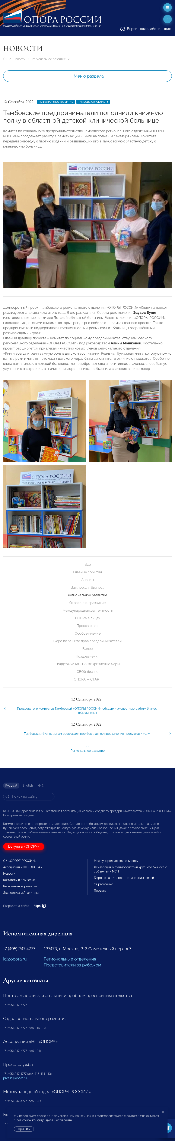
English (28, 785)
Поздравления (87, 656)
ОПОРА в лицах (87, 618)
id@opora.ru (15, 959)
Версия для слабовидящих (148, 29)
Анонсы (87, 580)
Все (88, 565)
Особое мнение (88, 633)
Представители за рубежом (72, 965)
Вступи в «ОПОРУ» (23, 846)
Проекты (100, 890)
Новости (19, 59)
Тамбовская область (93, 101)
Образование (103, 884)
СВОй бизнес (87, 672)
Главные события (87, 572)
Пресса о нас (87, 626)
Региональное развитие (49, 59)
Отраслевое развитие (87, 603)
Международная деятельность (88, 610)
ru (167, 19)
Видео (87, 649)
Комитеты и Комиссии (19, 880)
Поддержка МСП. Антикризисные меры (87, 664)
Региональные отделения (70, 959)
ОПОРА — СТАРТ (87, 679)
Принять (24, 1129)
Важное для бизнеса (87, 587)
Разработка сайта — (22, 906)
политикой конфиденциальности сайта (44, 1120)
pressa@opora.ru (15, 1078)
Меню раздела (89, 76)
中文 (41, 785)
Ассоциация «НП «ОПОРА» (22, 867)
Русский (11, 785)
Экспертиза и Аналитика (21, 892)
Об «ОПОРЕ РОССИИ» (19, 860)
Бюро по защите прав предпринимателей (87, 641)
